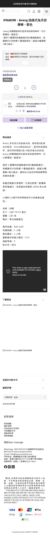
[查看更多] (25, 64)
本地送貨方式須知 (11, 428)
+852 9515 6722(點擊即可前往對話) (29, 449)
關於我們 (7, 426)
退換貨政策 (8, 433)
